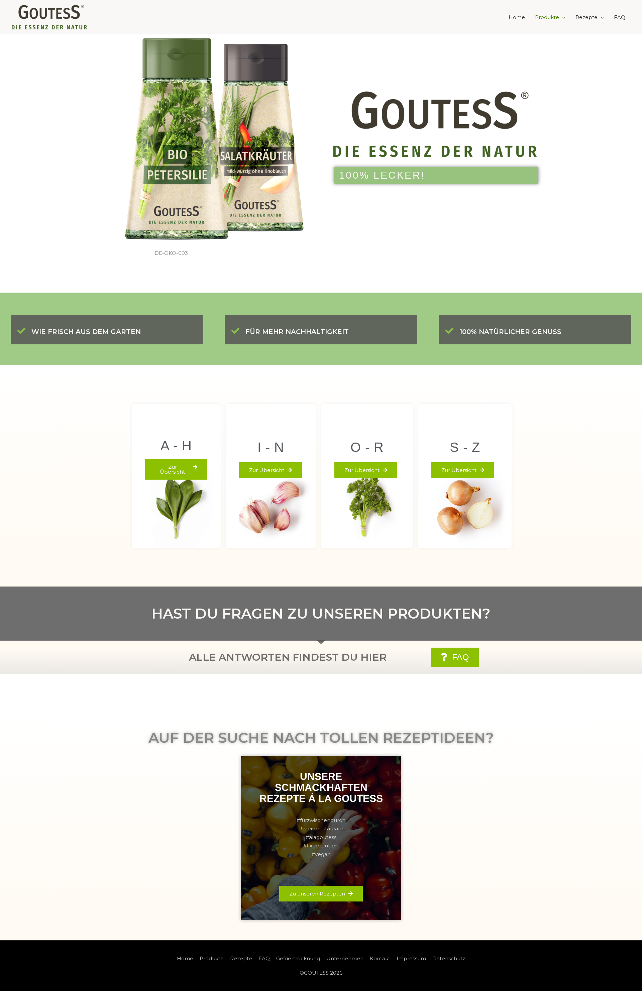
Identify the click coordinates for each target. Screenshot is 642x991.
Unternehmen (344, 958)
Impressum (411, 958)
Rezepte (586, 17)
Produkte (547, 17)
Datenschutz (448, 958)
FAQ (619, 17)
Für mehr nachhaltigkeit (297, 332)
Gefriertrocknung (298, 958)
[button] (176, 469)
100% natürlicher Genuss (510, 332)
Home (517, 17)
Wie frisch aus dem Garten (86, 332)
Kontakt (380, 958)
